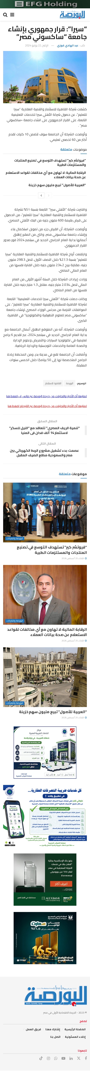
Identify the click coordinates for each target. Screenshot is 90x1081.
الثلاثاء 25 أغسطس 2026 (73, 558)
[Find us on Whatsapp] (55, 1058)
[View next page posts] (41, 195)
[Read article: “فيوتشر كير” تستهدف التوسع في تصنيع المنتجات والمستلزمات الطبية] (45, 512)
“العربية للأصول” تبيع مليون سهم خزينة (57, 185)
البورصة (69, 383)
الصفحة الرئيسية (75, 1029)
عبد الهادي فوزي (67, 45)
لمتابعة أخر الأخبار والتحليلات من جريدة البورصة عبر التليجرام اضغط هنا (47, 406)
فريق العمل (33, 1029)
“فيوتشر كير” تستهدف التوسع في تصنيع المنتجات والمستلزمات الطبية (50, 162)
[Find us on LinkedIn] (71, 1058)
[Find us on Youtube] (63, 1058)
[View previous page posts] (49, 195)
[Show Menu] (12, 14)
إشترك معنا (52, 1029)
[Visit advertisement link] (45, 4)
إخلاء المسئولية (75, 1036)
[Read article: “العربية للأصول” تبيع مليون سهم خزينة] (45, 677)
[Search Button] (5, 14)
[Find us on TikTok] (41, 1058)
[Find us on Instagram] (48, 1058)
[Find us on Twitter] (79, 1058)
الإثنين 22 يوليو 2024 (36, 45)
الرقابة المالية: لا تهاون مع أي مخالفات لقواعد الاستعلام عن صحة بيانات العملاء (46, 175)
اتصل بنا (55, 1036)
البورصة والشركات (14, 538)
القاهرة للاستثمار (53, 383)
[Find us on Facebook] (86, 1058)
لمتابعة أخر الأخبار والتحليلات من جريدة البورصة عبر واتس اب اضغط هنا (46, 396)
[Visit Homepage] (72, 14)
